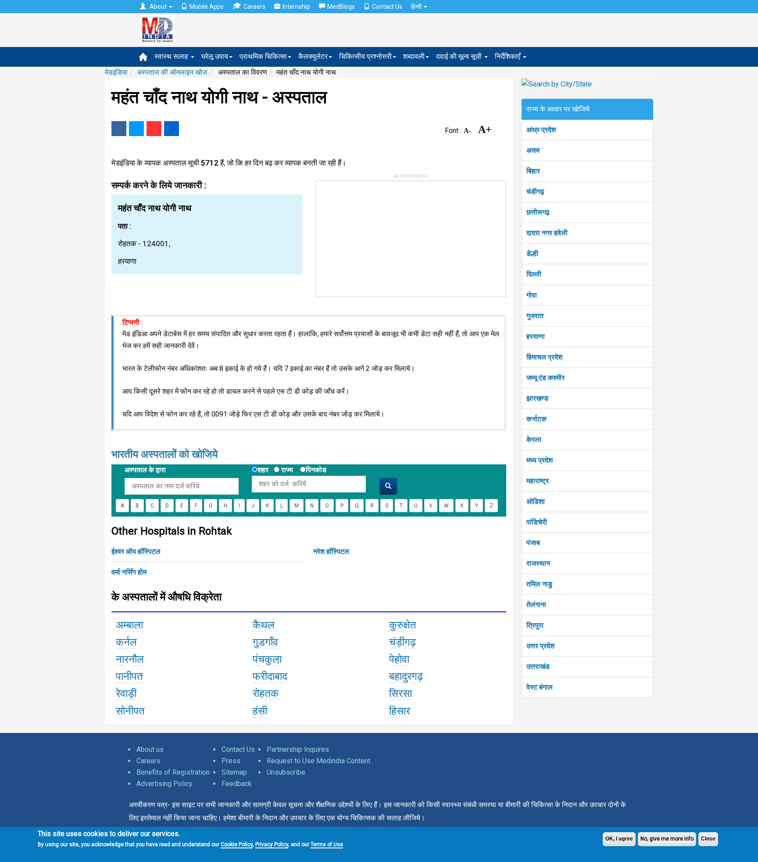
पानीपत (129, 676)
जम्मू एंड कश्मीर (545, 378)
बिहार (533, 171)
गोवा (531, 295)
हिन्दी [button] (417, 6)
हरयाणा (535, 336)
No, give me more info (667, 839)
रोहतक (266, 693)
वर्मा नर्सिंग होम (129, 572)
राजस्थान (538, 563)
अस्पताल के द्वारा (145, 470)
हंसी (260, 711)
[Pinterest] (154, 128)
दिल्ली (533, 274)
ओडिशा (535, 501)
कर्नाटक (536, 419)
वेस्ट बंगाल (539, 687)
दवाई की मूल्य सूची (459, 56)
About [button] (158, 6)
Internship (296, 6)
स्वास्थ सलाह (172, 56)
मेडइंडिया (116, 72)
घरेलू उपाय (214, 56)
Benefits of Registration (173, 772)
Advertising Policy (164, 783)
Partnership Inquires (298, 749)
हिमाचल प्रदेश (544, 357)
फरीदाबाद (270, 676)
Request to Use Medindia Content (318, 761)
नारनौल (130, 659)
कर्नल (126, 642)
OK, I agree (619, 839)
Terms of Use (327, 844)
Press (231, 761)
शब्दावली (414, 56)
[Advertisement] (381, 236)
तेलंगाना (536, 604)
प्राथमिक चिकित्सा (263, 56)
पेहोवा (399, 659)
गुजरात (534, 316)
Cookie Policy (237, 844)
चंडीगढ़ (535, 191)
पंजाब (533, 543)
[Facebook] (118, 128)
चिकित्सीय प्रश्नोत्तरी (365, 56)
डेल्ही (532, 253)
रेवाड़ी (126, 693)
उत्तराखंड (538, 666)
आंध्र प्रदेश (541, 130)
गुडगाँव (265, 642)
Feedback (237, 783)
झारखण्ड (537, 398)
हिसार (399, 711)
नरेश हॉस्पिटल (331, 551)
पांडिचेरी (536, 522)
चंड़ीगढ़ (402, 642)
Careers (254, 6)
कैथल (264, 625)
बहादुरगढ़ (406, 676)
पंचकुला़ (267, 659)
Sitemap (234, 772)
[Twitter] (136, 128)
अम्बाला (129, 625)
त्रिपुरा (534, 625)
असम (533, 150)
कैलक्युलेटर (313, 56)
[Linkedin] (171, 128)
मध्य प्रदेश (539, 460)
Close (708, 839)
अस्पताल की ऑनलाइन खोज (172, 72)
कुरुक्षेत (402, 625)
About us (150, 749)
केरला (533, 439)
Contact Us (387, 6)
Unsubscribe (286, 772)
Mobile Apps (207, 6)
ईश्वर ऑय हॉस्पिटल (136, 551)
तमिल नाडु (539, 584)
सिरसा (400, 693)
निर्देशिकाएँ (508, 56)
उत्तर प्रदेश (540, 646)
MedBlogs (341, 6)
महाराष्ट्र (537, 481)
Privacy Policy (271, 844)
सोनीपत (130, 711)
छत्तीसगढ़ (538, 212)
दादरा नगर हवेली (547, 233)
